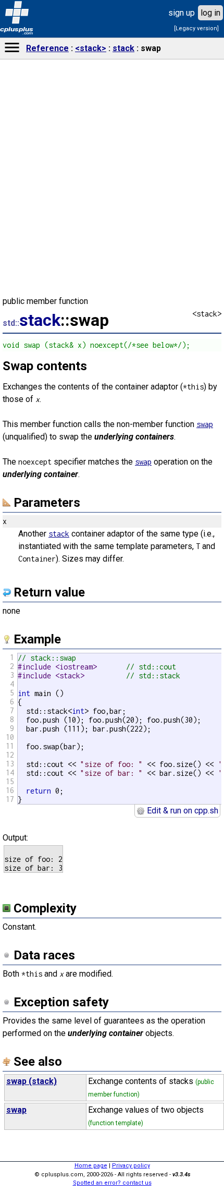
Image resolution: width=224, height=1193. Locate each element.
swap (204, 424)
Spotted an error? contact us (112, 1182)
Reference (47, 48)
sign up (181, 13)
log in (210, 13)
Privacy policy (131, 1165)
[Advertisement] (112, 734)
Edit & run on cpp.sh (181, 810)
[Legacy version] (196, 28)
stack (123, 48)
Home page (90, 1165)
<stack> (90, 48)
